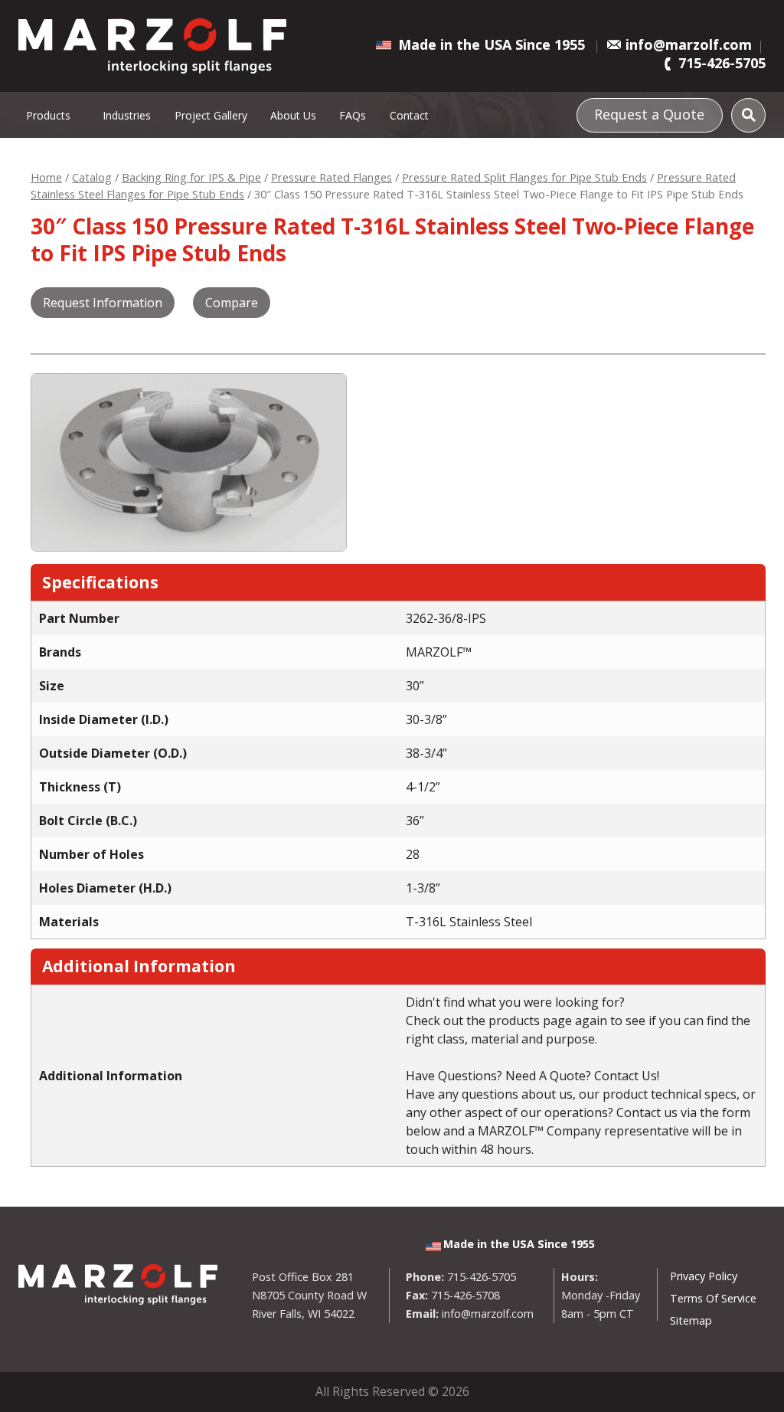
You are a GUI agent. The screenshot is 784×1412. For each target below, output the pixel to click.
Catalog (92, 177)
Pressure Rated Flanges (331, 177)
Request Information (102, 302)
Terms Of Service (713, 1298)
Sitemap (691, 1320)
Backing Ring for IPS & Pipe (191, 177)
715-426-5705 (722, 63)
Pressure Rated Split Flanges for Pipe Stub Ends (524, 177)
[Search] (748, 115)
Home (46, 177)
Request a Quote (649, 114)
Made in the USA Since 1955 (491, 44)
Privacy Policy (703, 1276)
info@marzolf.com (689, 44)
